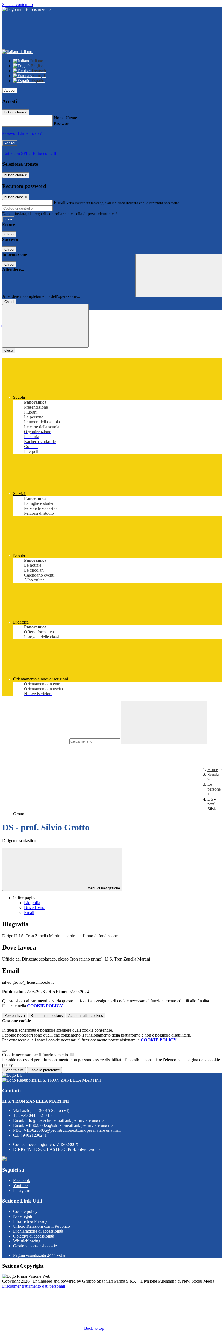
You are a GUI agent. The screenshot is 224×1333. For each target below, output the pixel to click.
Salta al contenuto (17, 4)
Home (212, 769)
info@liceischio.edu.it (66, 1120)
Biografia (32, 902)
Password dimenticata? (22, 133)
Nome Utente (65, 117)
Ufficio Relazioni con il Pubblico (41, 1226)
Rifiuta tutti (46, 1016)
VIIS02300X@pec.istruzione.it (72, 1130)
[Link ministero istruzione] (26, 9)
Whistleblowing (26, 1241)
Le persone (214, 786)
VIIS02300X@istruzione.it (70, 1125)
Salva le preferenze (44, 1070)
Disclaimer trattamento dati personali (33, 1286)
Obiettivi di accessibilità (33, 1236)
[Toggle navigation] (45, 326)
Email (29, 912)
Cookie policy (25, 1211)
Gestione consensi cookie (35, 1246)
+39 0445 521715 (36, 1115)
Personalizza (14, 1016)
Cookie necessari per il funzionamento (35, 1054)
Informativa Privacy (30, 1221)
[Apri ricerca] (178, 275)
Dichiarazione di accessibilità (38, 1231)
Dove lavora (34, 907)
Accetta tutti (85, 1016)
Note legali (22, 1216)
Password (62, 123)
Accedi (9, 90)
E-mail (59, 202)
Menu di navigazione (103, 888)
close (8, 350)
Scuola (213, 774)
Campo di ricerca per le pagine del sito (35, 741)
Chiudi (9, 234)
